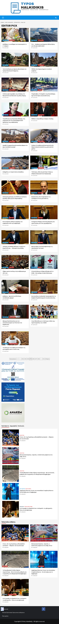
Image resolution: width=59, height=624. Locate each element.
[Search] (56, 17)
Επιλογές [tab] (21, 426)
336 (33, 359)
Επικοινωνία (5, 609)
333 (25, 359)
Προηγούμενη (13, 359)
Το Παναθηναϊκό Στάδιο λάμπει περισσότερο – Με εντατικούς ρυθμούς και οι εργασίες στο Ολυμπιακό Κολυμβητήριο (15, 571)
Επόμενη (47, 359)
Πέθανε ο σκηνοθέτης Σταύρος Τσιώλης (42, 119)
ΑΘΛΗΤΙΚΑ (40, 317)
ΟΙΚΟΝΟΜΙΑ (12, 40)
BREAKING (22, 506)
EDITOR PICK (5, 40)
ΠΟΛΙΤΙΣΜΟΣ (12, 65)
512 (44, 359)
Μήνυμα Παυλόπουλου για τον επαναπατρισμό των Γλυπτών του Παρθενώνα (12, 322)
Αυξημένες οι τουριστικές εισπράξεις (13, 172)
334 (28, 359)
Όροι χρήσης (5, 616)
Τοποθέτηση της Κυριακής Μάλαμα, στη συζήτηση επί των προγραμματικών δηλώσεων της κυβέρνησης (14, 120)
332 (23, 359)
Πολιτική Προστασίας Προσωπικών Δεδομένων (13, 612)
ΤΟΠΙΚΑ (40, 90)
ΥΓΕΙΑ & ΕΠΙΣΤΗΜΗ (13, 343)
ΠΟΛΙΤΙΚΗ (11, 192)
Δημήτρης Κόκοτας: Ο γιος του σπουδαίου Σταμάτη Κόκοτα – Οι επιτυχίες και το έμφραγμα (43, 571)
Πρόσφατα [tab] (5, 426)
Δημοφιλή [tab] (13, 426)
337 (36, 359)
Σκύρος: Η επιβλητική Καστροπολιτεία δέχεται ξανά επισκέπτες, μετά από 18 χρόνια (42, 147)
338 (38, 359)
